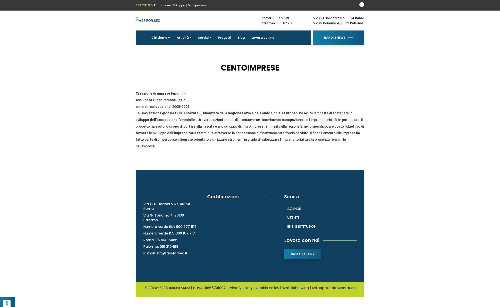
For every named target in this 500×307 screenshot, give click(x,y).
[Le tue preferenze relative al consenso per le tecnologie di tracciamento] (7, 303)
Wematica (346, 287)
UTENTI (293, 217)
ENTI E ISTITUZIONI (302, 226)
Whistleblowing (295, 287)
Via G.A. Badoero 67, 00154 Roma (338, 18)
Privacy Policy (241, 287)
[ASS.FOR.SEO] (148, 20)
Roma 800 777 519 (275, 18)
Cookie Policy (267, 287)
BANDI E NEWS (335, 37)
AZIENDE (294, 208)
